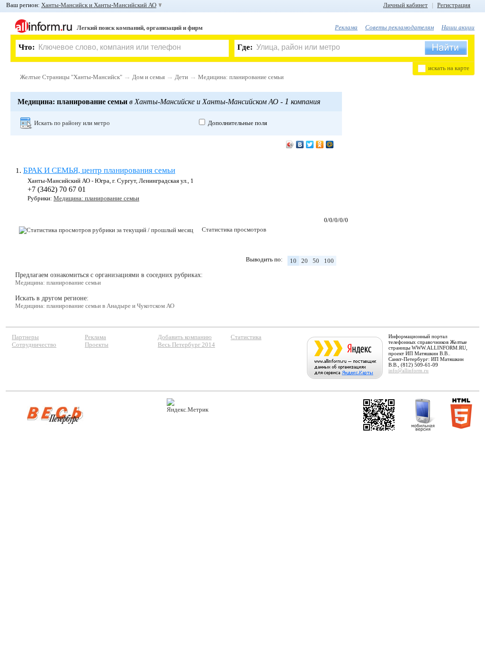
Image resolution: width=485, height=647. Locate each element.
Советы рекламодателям (399, 27)
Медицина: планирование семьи (241, 77)
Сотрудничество (34, 344)
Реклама (346, 27)
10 (293, 260)
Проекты (96, 344)
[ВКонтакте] (300, 144)
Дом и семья (148, 77)
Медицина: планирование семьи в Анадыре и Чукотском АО (94, 305)
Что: (26, 47)
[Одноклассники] (320, 144)
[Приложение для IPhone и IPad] (378, 414)
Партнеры (25, 337)
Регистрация (453, 5)
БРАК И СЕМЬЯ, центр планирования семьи (99, 170)
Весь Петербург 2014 (186, 344)
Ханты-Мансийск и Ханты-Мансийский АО (98, 5)
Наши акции (458, 27)
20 (304, 260)
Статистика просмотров (234, 229)
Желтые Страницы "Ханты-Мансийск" (71, 77)
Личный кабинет (405, 5)
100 (329, 260)
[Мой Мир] (330, 144)
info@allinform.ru (408, 370)
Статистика (246, 337)
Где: (245, 47)
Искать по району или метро (72, 122)
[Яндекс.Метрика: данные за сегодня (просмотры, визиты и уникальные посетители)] (187, 405)
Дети (181, 77)
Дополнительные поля (237, 122)
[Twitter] (310, 144)
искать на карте (448, 68)
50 (316, 260)
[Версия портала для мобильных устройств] (423, 414)
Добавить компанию (185, 337)
